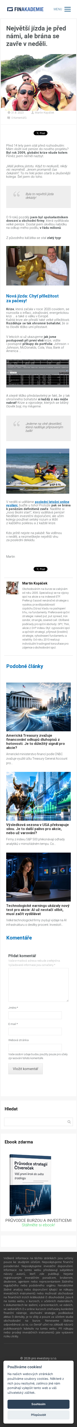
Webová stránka (18, 1040)
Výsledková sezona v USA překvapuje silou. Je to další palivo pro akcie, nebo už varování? (37, 829)
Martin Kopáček (44, 112)
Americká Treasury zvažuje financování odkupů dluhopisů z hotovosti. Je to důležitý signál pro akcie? (35, 741)
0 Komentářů (19, 117)
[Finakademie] (25, 9)
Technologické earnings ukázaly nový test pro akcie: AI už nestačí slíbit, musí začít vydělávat (38, 909)
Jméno (13, 1007)
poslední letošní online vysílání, (37, 503)
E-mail (13, 1024)
